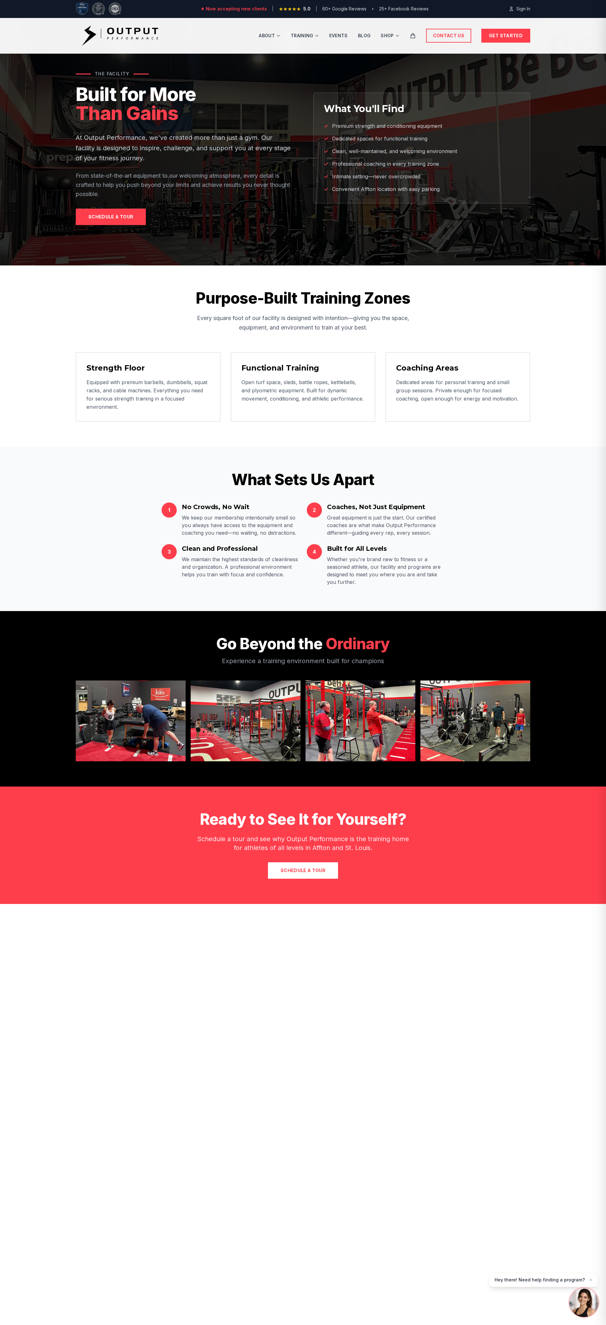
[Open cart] (413, 36)
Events (338, 35)
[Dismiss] (591, 1280)
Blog (364, 35)
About (267, 35)
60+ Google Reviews (344, 8)
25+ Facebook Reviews (404, 8)
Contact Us (449, 35)
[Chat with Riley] (583, 1302)
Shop (387, 35)
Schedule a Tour (110, 216)
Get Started (506, 35)
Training (302, 35)
